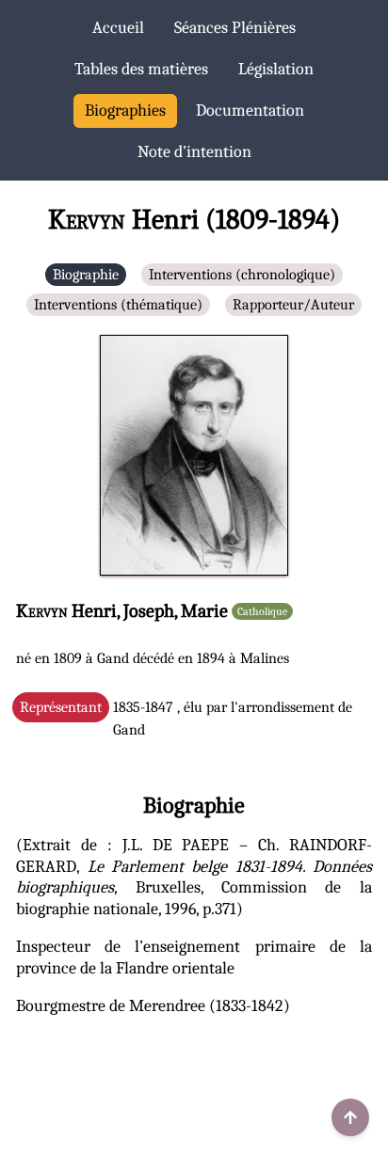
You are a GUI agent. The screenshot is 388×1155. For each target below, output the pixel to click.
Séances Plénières (235, 28)
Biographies (125, 110)
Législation (276, 69)
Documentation (250, 110)
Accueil (118, 28)
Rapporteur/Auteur (293, 304)
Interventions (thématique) (118, 304)
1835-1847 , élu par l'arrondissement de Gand (186, 718)
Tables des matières (141, 69)
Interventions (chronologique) (242, 274)
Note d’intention (194, 152)
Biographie (86, 274)
